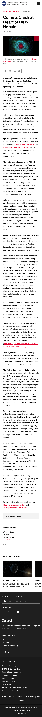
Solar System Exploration (11, 681)
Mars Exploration (8, 678)
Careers (4, 639)
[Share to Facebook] (5, 71)
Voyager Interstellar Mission (12, 691)
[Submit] (4, 601)
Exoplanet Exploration (10, 675)
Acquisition (6, 649)
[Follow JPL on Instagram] (13, 612)
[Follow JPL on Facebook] (4, 612)
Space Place (6, 684)
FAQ (38, 697)
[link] (21, 46)
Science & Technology (10, 646)
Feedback (21, 701)
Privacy (20, 697)
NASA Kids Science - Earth (11, 669)
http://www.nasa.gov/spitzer (23, 144)
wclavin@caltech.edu (11, 540)
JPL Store (5, 652)
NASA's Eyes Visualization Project (14, 688)
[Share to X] (10, 71)
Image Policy (30, 697)
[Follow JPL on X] (8, 612)
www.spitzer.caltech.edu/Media (15, 147)
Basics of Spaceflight (9, 666)
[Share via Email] (19, 71)
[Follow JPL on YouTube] (17, 612)
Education (5, 642)
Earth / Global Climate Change (13, 672)
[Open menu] (38, 3)
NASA (4, 697)
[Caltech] (7, 620)
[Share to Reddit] (14, 71)
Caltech (11, 697)
